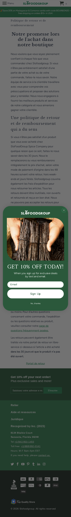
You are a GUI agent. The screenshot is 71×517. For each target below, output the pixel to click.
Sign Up (35, 293)
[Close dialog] (64, 210)
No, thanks (35, 303)
